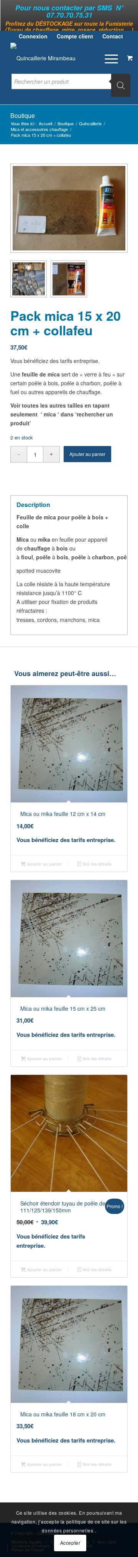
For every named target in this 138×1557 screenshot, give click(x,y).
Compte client (75, 36)
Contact (112, 36)
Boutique (22, 115)
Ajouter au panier (87, 454)
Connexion (33, 36)
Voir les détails (96, 864)
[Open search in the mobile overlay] (71, 85)
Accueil (45, 123)
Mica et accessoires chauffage (39, 129)
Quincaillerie (90, 123)
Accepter (70, 1542)
